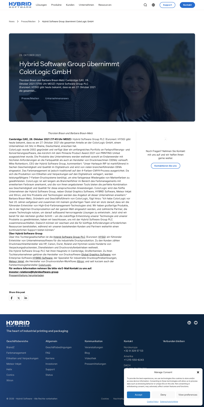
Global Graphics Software (95, 254)
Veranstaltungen (94, 347)
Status (49, 374)
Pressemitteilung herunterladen (26, 275)
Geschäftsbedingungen (59, 347)
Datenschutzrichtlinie (169, 401)
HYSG (101, 236)
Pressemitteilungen (95, 363)
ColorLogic (45, 264)
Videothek (90, 358)
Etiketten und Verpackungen (22, 358)
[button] (198, 372)
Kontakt (187, 5)
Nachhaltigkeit (120, 398)
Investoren (51, 363)
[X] (18, 298)
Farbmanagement (16, 352)
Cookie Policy (153, 401)
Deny (163, 394)
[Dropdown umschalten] (41, 5)
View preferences (187, 394)
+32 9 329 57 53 (133, 350)
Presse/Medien (28, 21)
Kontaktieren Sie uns (165, 165)
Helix (9, 369)
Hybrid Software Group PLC (69, 236)
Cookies (105, 398)
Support (167, 5)
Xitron (80, 261)
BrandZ (10, 347)
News (11, 21)
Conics (10, 374)
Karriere (50, 358)
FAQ (48, 352)
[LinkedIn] (25, 298)
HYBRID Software (42, 257)
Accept (138, 394)
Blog (87, 352)
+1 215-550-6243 (134, 359)
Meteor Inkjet (16, 261)
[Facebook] (11, 298)
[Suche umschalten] (145, 5)
